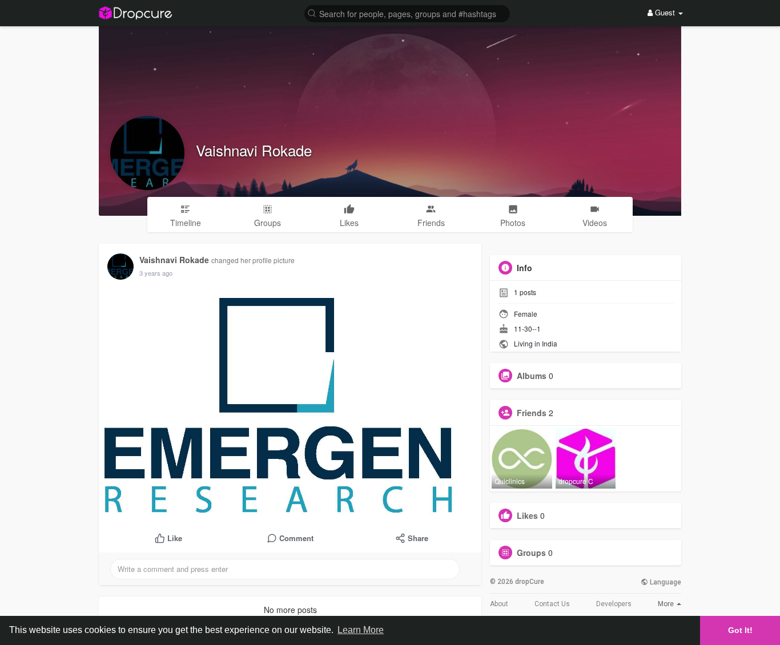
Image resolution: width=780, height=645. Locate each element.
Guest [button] (665, 12)
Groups (531, 552)
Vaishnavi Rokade (254, 149)
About (499, 603)
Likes (527, 515)
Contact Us (552, 603)
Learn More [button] (360, 630)
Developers (614, 603)
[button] (407, 12)
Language (664, 582)
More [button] (667, 604)
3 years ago (155, 272)
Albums (531, 375)
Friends (531, 412)
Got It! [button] (740, 630)
